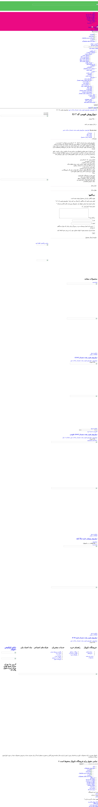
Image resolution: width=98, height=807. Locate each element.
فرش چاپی (92, 96)
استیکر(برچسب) (91, 52)
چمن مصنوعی (88, 99)
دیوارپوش (92, 77)
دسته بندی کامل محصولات (85, 776)
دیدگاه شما (92, 217)
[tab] (86, 137)
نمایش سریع (94, 353)
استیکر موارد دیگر (84, 61)
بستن (96, 793)
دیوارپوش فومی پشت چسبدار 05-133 (86, 357)
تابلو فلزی (89, 67)
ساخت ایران (86, 81)
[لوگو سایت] (95, 27)
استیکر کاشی (88, 62)
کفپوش (93, 97)
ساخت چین (86, 83)
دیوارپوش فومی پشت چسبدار (84, 80)
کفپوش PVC (88, 100)
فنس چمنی (89, 70)
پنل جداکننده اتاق (91, 64)
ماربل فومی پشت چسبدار (85, 93)
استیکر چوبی (85, 55)
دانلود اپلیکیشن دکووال (10, 648)
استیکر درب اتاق (85, 56)
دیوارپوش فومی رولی (86, 86)
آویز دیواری (89, 73)
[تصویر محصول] (82, 318)
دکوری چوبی (89, 75)
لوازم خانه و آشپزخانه (89, 102)
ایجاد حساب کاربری (93, 802)
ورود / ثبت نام (91, 789)
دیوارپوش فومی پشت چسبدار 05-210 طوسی (83, 434)
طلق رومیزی (91, 94)
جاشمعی (89, 74)
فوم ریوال (89, 87)
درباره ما (89, 23)
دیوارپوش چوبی (88, 78)
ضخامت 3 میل (85, 84)
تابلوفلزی (92, 65)
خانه (96, 110)
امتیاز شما (92, 206)
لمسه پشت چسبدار (87, 92)
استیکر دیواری (88, 54)
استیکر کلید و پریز (84, 58)
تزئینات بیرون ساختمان (89, 68)
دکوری (93, 71)
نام (94, 220)
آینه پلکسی (92, 51)
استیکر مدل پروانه (84, 59)
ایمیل (93, 223)
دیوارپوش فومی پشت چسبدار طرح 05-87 (84, 638)
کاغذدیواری (89, 89)
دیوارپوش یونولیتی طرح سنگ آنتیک (86, 538)
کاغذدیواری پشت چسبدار (85, 90)
